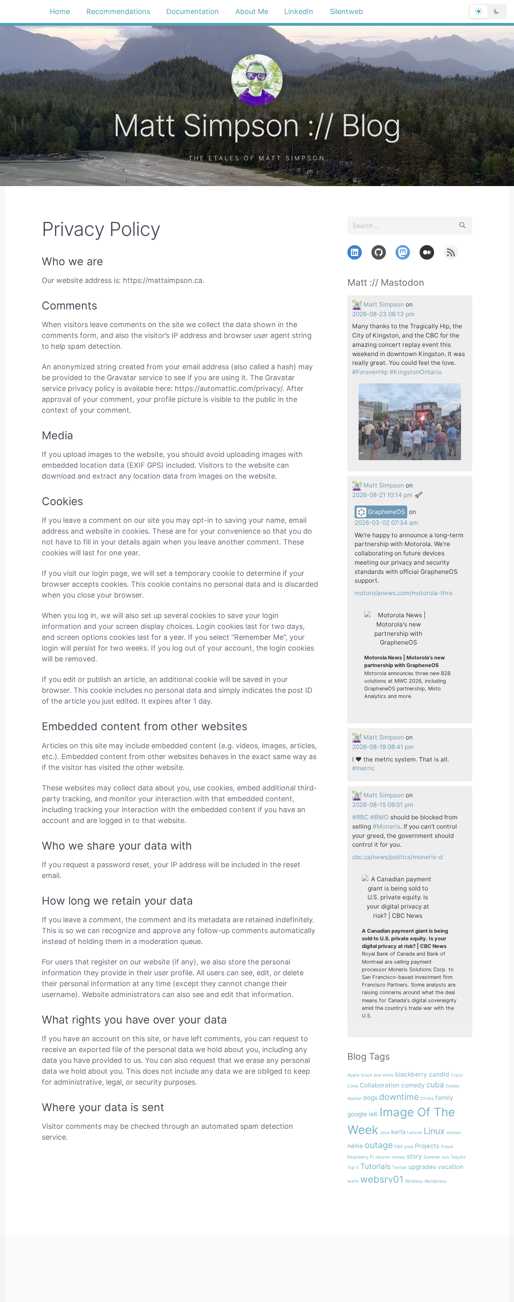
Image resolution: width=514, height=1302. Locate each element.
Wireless (414, 1181)
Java (385, 1132)
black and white (377, 1075)
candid (439, 1074)
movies (454, 1132)
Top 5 (353, 1167)
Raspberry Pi (360, 1157)
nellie (355, 1146)
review (398, 1157)
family (444, 1097)
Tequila (458, 1157)
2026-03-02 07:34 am (386, 522)
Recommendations (118, 11)
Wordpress (435, 1181)
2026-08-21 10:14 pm (382, 495)
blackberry (411, 1074)
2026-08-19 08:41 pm (383, 747)
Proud (447, 1146)
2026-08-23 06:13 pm (383, 314)
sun (445, 1157)
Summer (432, 1157)
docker (354, 1098)
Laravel (414, 1132)
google (357, 1114)
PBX (398, 1146)
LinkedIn (298, 11)
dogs (370, 1097)
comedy (413, 1085)
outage (379, 1145)
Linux (434, 1131)
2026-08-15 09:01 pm (382, 805)
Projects (427, 1146)
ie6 (373, 1114)
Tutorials (375, 1166)
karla (398, 1132)
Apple (353, 1075)
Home (60, 11)
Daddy (452, 1086)
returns (382, 1157)
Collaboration (380, 1085)
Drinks (427, 1098)
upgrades (422, 1167)
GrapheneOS (385, 512)
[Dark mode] (496, 11)
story (414, 1156)
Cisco (457, 1075)
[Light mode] (478, 11)
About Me (251, 11)
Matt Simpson (383, 304)
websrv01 (382, 1179)
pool (408, 1146)
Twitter (399, 1167)
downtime (399, 1096)
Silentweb (346, 11)
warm (353, 1181)
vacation (450, 1167)
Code (352, 1086)
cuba (435, 1084)
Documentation (192, 11)
